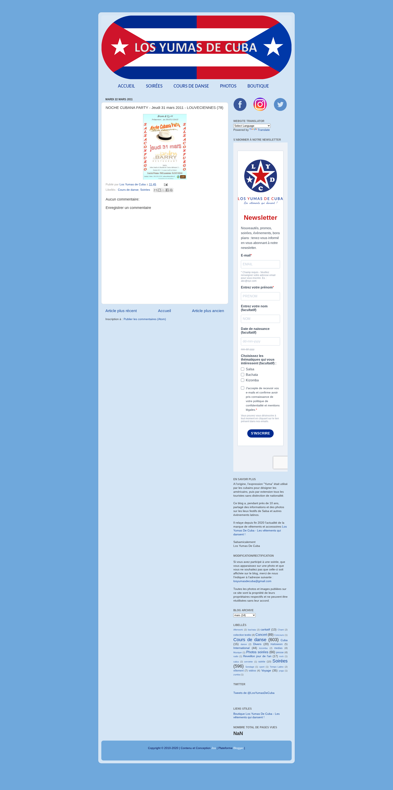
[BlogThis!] (159, 190)
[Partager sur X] (163, 190)
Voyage (266, 670)
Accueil (126, 86)
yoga (281, 670)
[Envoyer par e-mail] (156, 190)
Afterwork (238, 629)
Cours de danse (191, 86)
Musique (237, 652)
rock (281, 656)
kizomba (263, 648)
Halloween (277, 644)
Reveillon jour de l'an (257, 656)
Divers (257, 644)
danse (244, 644)
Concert (261, 634)
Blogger (238, 748)
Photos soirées (257, 652)
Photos (228, 86)
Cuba (284, 640)
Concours (279, 635)
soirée (261, 661)
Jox (213, 748)
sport (261, 667)
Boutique (258, 86)
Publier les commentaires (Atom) (145, 319)
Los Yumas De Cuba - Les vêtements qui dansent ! (260, 530)
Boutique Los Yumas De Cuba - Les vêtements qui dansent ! (256, 715)
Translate (264, 129)
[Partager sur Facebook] (167, 190)
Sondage (249, 667)
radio (235, 656)
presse (280, 652)
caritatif (265, 629)
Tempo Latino (277, 667)
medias (278, 648)
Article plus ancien (208, 311)
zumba (236, 674)
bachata (252, 629)
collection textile (242, 635)
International (241, 648)
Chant (281, 629)
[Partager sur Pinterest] (171, 190)
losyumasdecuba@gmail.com (252, 581)
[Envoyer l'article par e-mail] (165, 184)
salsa (236, 661)
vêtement (238, 670)
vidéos (252, 670)
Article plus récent (121, 311)
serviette (248, 661)
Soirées (154, 86)
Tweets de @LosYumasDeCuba (253, 692)
